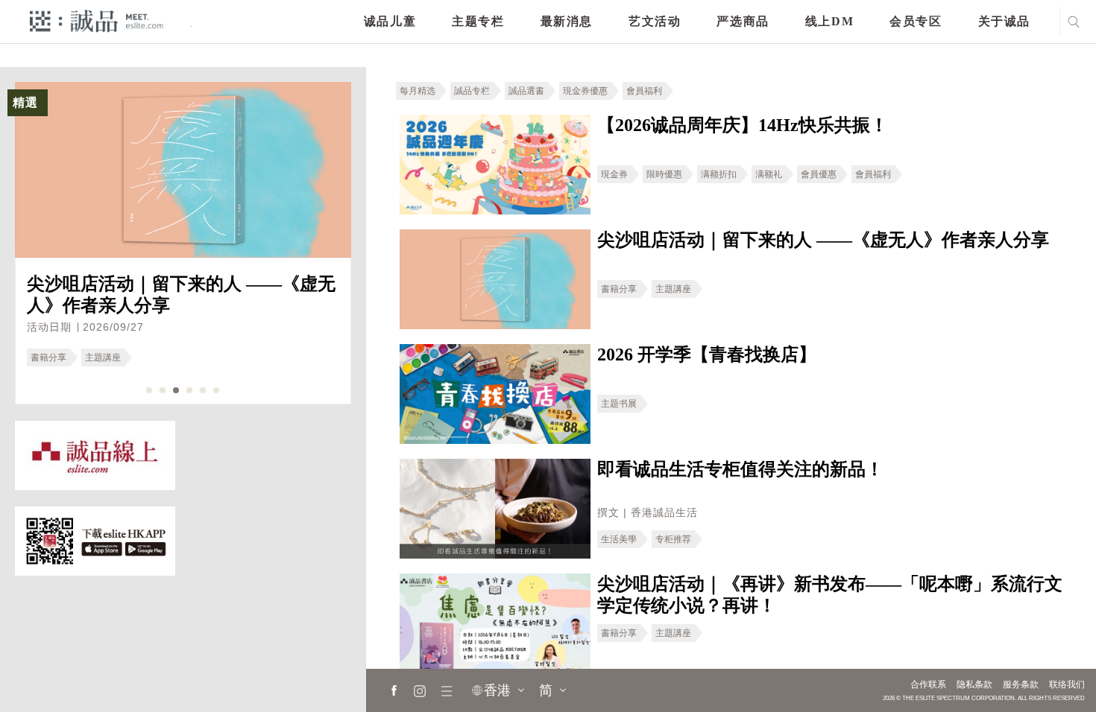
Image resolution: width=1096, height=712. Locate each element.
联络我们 (1067, 684)
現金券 (614, 174)
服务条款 (1021, 684)
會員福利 (644, 91)
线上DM (829, 21)
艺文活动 (655, 21)
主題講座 (103, 357)
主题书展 (619, 403)
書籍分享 (48, 357)
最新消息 (567, 21)
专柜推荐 (673, 539)
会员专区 (915, 21)
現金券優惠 (585, 91)
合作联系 (928, 684)
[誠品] (96, 20)
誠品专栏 (472, 91)
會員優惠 (819, 174)
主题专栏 (478, 21)
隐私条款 (974, 684)
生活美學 (619, 539)
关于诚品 (1004, 21)
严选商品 (743, 21)
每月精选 (417, 91)
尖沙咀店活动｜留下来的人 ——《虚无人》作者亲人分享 (823, 239)
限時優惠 (664, 174)
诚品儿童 (390, 21)
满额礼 (768, 174)
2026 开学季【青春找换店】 (706, 354)
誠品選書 (526, 91)
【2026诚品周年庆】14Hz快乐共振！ (742, 125)
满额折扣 (719, 174)
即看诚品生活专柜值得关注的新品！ (740, 469)
